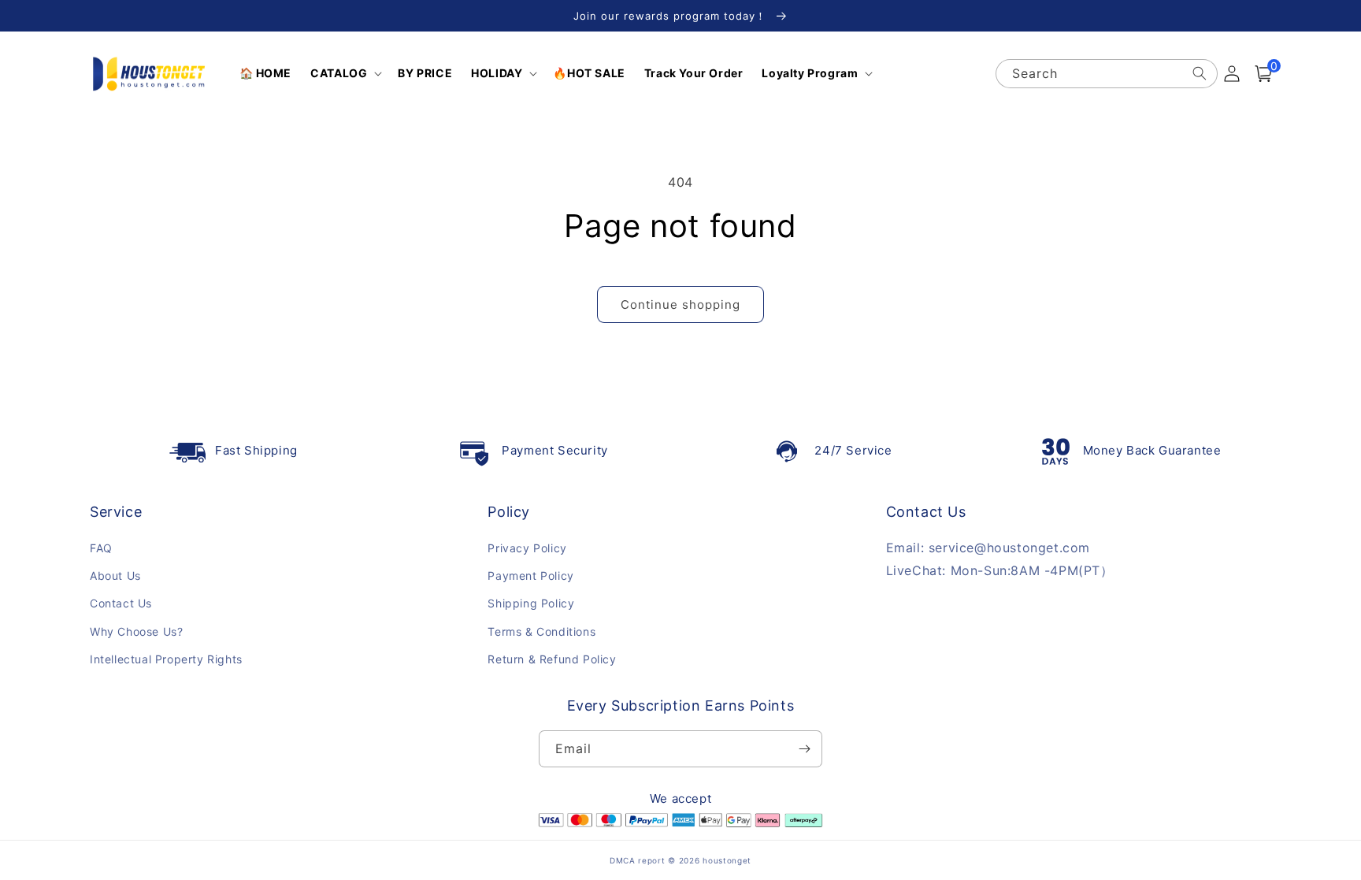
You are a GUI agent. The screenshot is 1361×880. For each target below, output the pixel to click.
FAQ (101, 548)
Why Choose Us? (136, 631)
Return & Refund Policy (552, 659)
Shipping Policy (531, 603)
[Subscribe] (804, 748)
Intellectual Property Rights (166, 659)
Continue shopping (680, 304)
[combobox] (1106, 73)
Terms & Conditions (541, 631)
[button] (344, 73)
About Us (115, 575)
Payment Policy (530, 575)
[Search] (1199, 73)
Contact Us (121, 603)
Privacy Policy (527, 548)
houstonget (727, 860)
